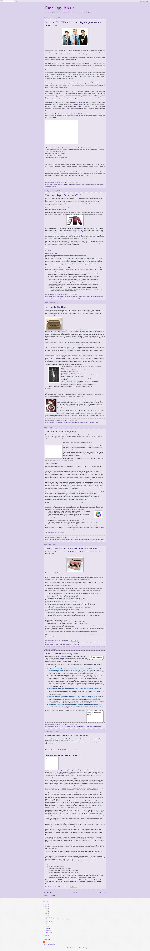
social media (57, 298)
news (62, 726)
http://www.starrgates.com (90, 861)
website (73, 108)
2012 (46, 935)
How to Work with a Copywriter (60, 431)
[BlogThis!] (72, 182)
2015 (46, 911)
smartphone (51, 298)
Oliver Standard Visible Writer (50, 532)
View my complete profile (49, 944)
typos (80, 298)
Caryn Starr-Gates (53, 184)
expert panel (77, 628)
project (66, 515)
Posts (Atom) (53, 895)
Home (75, 892)
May (47, 928)
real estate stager (92, 691)
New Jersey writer (56, 726)
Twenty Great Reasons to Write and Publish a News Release (73, 548)
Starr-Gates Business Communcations (83, 881)
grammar (93, 296)
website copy (48, 186)
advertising (60, 422)
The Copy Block (59, 7)
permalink (47, 883)
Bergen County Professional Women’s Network (65, 770)
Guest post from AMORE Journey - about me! (67, 735)
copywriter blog (81, 296)
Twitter (49, 106)
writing (102, 539)
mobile (55, 253)
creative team (70, 539)
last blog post (51, 551)
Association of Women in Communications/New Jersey (68, 877)
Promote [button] (51, 256)
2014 (46, 913)
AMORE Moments (62, 879)
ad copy (56, 422)
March (47, 930)
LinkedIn (66, 577)
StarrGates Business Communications (95, 184)
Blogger (86, 948)
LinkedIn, (76, 104)
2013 (46, 915)
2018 (46, 904)
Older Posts (102, 892)
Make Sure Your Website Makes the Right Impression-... (58, 919)
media (50, 726)
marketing (90, 539)
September (48, 923)
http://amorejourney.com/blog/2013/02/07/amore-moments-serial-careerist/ (63, 749)
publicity (98, 642)
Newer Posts (48, 892)
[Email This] (70, 182)
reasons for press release (95, 726)
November (48, 921)
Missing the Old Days (55, 306)
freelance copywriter (73, 184)
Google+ (102, 104)
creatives (76, 539)
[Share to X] (73, 182)
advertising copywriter (69, 422)
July (47, 926)
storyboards (91, 422)
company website (60, 593)
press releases (85, 642)
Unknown (47, 942)
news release (64, 656)
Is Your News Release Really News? (62, 653)
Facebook (81, 104)
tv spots (96, 422)
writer (83, 298)
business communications (55, 296)
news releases (78, 642)
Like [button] (46, 256)
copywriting (65, 184)
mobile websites (82, 184)
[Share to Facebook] (75, 182)
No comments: (64, 182)
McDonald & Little (84, 422)
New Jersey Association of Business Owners (63, 881)
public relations (96, 539)
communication (73, 296)
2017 (46, 906)
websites (54, 186)
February (48, 932)
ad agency (51, 422)
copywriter (60, 184)
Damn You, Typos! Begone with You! (63, 195)
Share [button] (55, 256)
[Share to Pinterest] (76, 182)
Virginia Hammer (62, 532)
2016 (46, 908)
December (48, 917)
